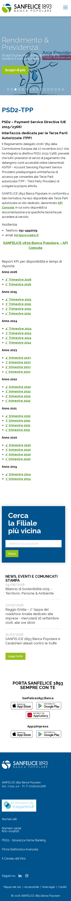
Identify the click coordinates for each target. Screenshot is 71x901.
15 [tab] (59, 89)
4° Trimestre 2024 (18, 328)
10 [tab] (41, 89)
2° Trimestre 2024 (18, 338)
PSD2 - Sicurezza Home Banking (24, 840)
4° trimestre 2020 (18, 445)
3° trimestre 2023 (18, 362)
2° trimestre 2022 (18, 396)
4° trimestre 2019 (18, 474)
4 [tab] (19, 89)
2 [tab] (12, 89)
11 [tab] (45, 89)
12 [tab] (48, 89)
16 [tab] (63, 89)
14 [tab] (55, 89)
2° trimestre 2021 (17, 425)
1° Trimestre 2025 (18, 313)
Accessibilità (31, 887)
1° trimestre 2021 (17, 430)
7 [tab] (30, 89)
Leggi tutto (15, 656)
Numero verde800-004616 (11, 830)
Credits (62, 887)
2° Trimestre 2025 (18, 309)
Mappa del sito (12, 887)
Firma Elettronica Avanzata (20, 849)
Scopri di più (15, 70)
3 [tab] (15, 89)
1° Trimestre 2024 (18, 342)
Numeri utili (9, 819)
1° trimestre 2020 (18, 459)
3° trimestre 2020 (18, 450)
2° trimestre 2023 (18, 367)
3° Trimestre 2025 (18, 304)
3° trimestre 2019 (18, 479)
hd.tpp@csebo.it (26, 235)
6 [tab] (26, 89)
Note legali (48, 887)
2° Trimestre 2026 (18, 279)
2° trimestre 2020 (18, 454)
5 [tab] (23, 89)
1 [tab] (8, 89)
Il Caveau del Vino (14, 858)
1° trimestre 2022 (17, 401)
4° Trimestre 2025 (18, 299)
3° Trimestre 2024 (18, 333)
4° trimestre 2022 (18, 387)
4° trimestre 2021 (18, 416)
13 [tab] (52, 89)
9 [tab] (37, 89)
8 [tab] (34, 89)
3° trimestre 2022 (18, 391)
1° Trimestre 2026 (18, 284)
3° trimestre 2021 (17, 420)
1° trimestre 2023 (17, 372)
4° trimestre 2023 (18, 358)
